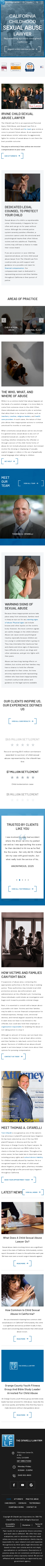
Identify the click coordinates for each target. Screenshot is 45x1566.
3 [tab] (22, 880)
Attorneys (18, 1499)
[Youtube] (22, 1485)
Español (30, 2)
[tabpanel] (22, 853)
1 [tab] (16, 880)
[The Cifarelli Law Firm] (10, 2)
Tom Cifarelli (6, 1133)
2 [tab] (19, 880)
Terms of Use (38, 1525)
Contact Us (31, 1507)
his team (27, 129)
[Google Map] (31, 1485)
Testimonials (34, 1503)
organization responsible (11, 1027)
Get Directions (24, 1461)
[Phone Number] (37, 2)
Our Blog (22, 1503)
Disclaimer (26, 1525)
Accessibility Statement (10, 1525)
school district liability (33, 1157)
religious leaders (24, 416)
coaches (13, 416)
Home (8, 1499)
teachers (5, 416)
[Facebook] (14, 1485)
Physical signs (18, 623)
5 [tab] (28, 880)
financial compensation (14, 268)
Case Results (10, 1503)
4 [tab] (25, 880)
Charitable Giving (16, 1507)
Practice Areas (32, 1499)
